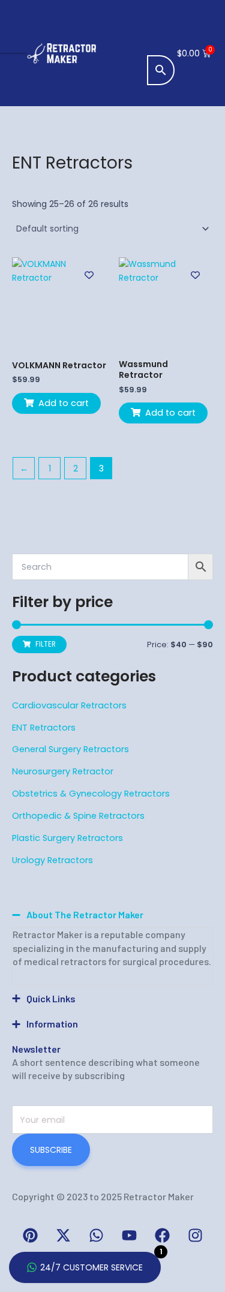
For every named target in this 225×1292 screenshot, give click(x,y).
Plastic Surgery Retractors (67, 838)
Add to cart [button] (63, 403)
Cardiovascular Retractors (69, 705)
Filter (45, 644)
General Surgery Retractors (70, 749)
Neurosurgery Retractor (62, 771)
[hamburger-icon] (13, 53)
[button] (163, 21)
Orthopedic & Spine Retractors (78, 816)
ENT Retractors (44, 728)
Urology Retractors (52, 860)
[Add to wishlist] (89, 275)
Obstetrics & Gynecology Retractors (91, 794)
